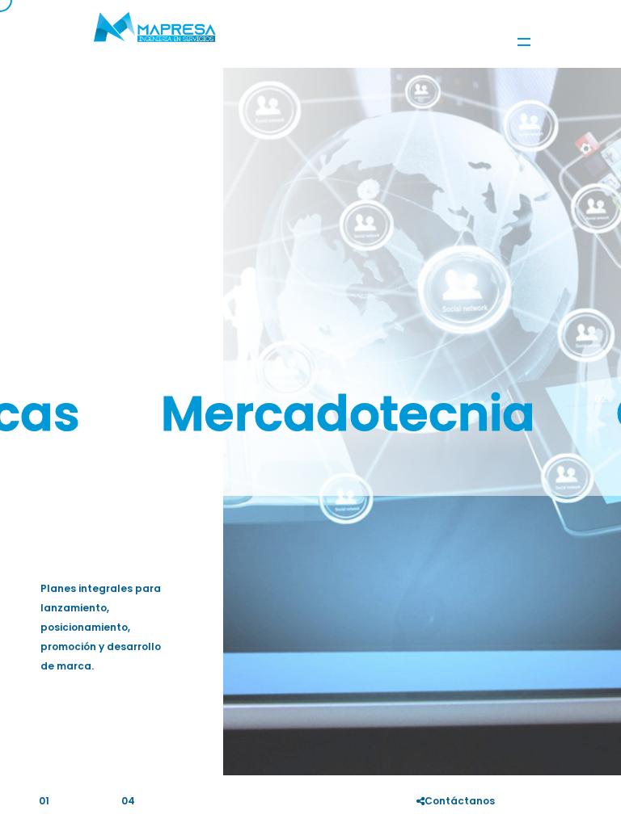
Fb (523, 797)
